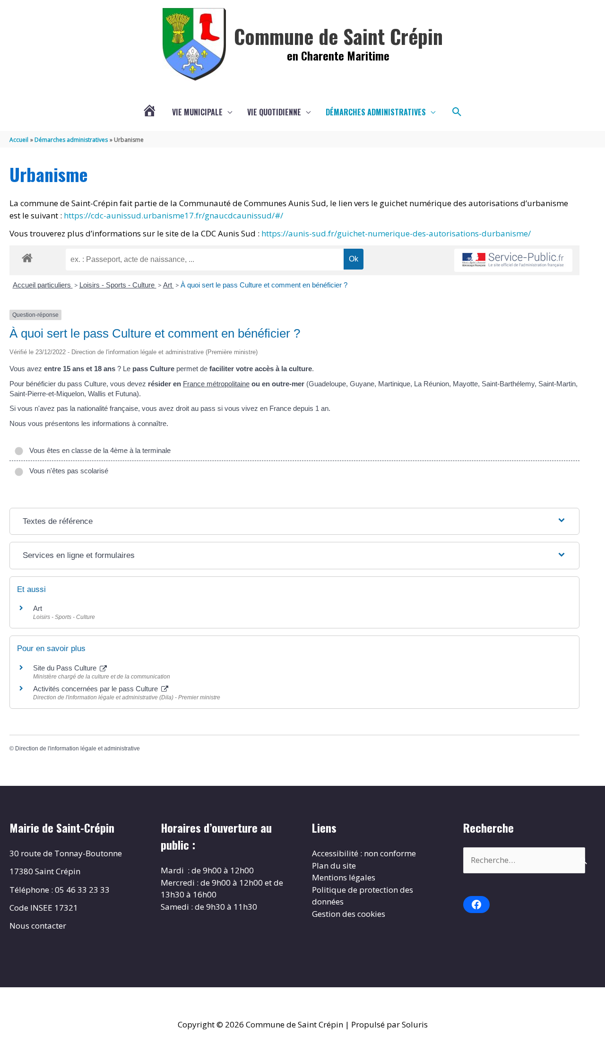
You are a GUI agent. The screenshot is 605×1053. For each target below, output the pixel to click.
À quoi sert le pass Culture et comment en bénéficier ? (264, 285)
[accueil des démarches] (27, 256)
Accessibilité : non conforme (364, 853)
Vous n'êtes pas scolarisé (67, 471)
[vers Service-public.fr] (513, 260)
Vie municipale (197, 112)
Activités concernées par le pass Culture (96, 689)
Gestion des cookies (348, 913)
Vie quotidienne (274, 112)
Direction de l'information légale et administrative (77, 748)
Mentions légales (343, 877)
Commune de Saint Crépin (338, 36)
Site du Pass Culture (65, 668)
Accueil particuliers (43, 285)
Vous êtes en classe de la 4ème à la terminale (98, 450)
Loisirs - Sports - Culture (117, 285)
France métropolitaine (216, 384)
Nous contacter (37, 925)
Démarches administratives (376, 112)
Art (168, 285)
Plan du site (334, 865)
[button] (457, 112)
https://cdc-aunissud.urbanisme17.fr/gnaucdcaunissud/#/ (173, 215)
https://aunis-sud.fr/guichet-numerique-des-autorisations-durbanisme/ (396, 233)
